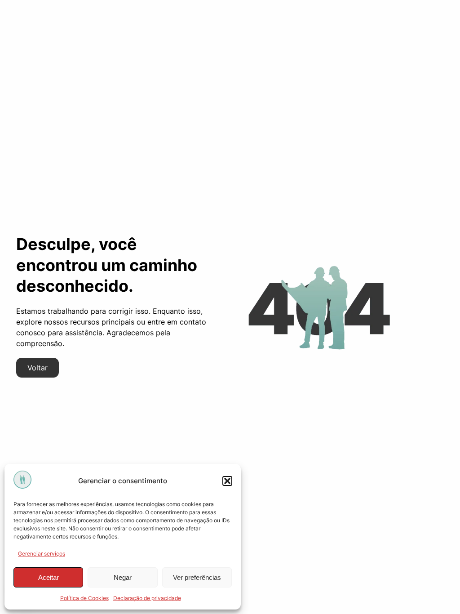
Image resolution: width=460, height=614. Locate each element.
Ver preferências (197, 577)
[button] (227, 480)
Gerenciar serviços (41, 553)
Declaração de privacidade (147, 598)
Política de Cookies (84, 598)
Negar (123, 577)
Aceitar (48, 577)
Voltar (37, 367)
